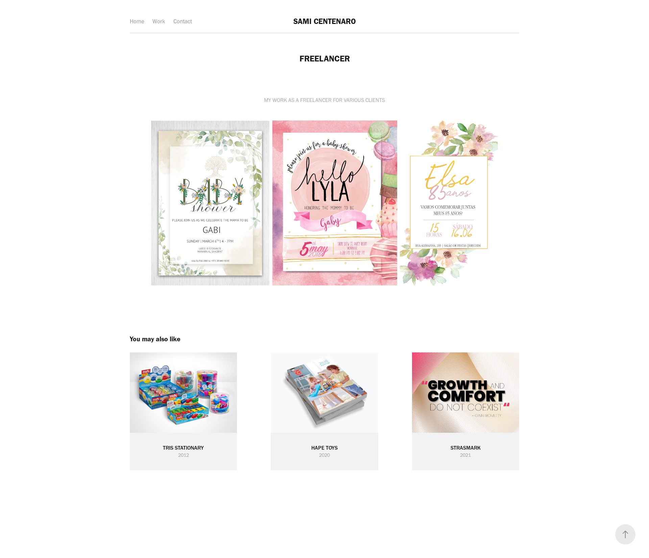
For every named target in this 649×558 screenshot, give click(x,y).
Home (137, 21)
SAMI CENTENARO (324, 21)
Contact (182, 21)
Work (158, 21)
